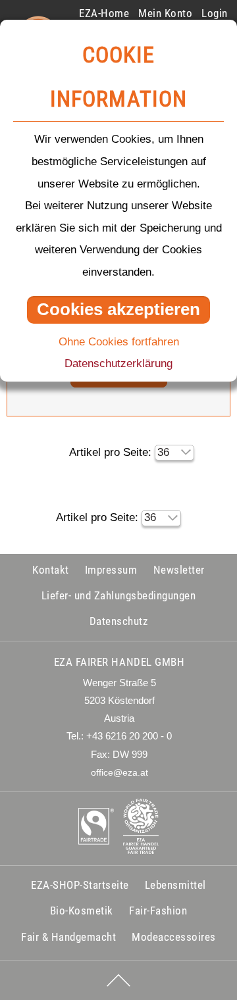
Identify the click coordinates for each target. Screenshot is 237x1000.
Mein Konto (165, 13)
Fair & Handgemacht (68, 936)
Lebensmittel (175, 884)
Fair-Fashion (158, 910)
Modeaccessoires (174, 936)
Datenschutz (119, 621)
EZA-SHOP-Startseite (80, 884)
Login (214, 13)
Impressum (111, 569)
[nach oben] (118, 980)
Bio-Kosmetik (81, 910)
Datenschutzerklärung (118, 363)
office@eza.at (119, 772)
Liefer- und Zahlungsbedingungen (118, 595)
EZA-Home (104, 13)
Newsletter (179, 569)
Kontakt (50, 569)
